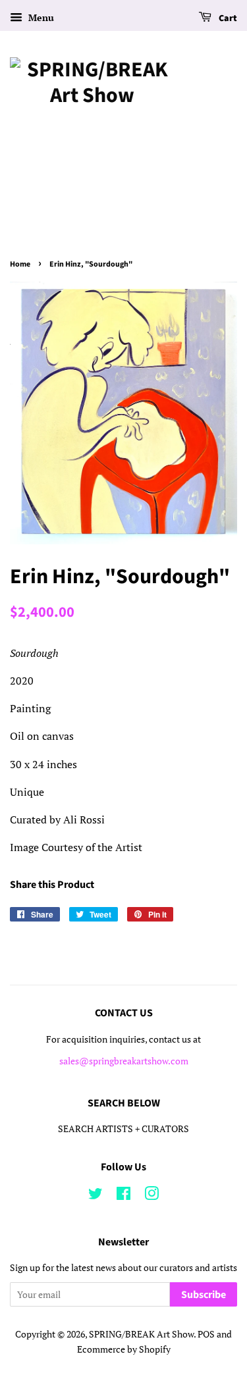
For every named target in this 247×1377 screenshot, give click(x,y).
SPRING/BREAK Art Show (141, 1334)
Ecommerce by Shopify (124, 1349)
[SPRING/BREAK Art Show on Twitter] (95, 1196)
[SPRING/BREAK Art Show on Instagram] (151, 1196)
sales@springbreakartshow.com (123, 1061)
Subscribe (203, 1294)
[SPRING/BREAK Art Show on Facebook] (123, 1196)
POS (206, 1334)
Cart (227, 18)
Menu (40, 17)
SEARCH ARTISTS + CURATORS (123, 1129)
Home (20, 264)
